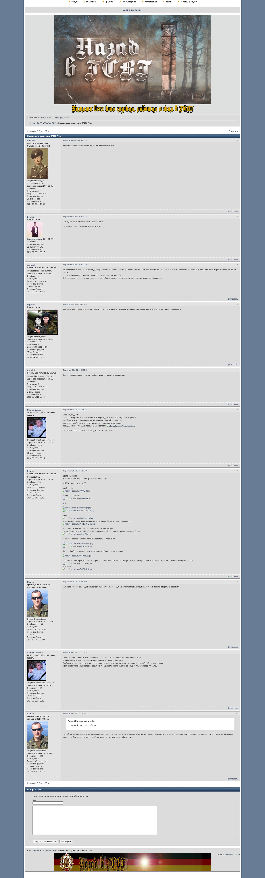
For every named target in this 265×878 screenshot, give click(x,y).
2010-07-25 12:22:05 (79, 304)
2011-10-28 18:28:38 (79, 471)
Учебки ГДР (50, 123)
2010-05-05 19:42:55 (79, 217)
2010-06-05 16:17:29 (79, 265)
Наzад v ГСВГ (35, 123)
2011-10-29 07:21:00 (79, 582)
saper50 (31, 304)
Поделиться (67, 140)
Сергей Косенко (35, 410)
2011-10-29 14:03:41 (79, 713)
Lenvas (30, 217)
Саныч (30, 582)
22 (46, 131)
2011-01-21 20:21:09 (79, 370)
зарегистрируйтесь (61, 117)
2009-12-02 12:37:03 (79, 140)
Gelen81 (31, 141)
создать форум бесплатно (228, 854)
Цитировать (232, 211)
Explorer (31, 471)
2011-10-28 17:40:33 (79, 410)
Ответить (233, 131)
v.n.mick (31, 265)
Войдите (44, 117)
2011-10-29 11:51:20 (79, 652)
